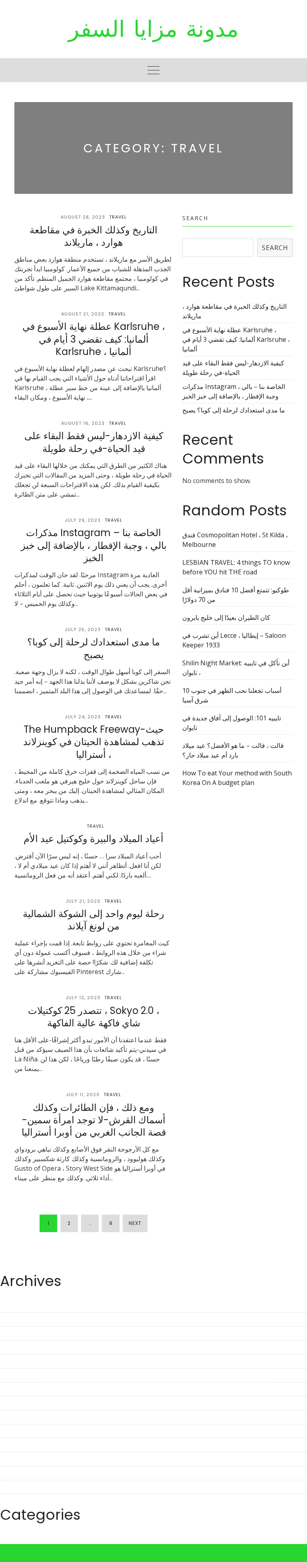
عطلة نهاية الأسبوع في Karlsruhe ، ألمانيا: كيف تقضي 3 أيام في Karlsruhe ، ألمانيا (93, 339)
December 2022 (23, 1417)
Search (195, 218)
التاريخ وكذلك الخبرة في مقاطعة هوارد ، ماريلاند (93, 236)
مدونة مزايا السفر (153, 29)
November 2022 (24, 1431)
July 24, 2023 (83, 717)
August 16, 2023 (83, 423)
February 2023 (21, 1389)
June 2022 (15, 1501)
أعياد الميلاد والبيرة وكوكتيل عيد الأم (93, 838)
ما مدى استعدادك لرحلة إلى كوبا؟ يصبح (93, 648)
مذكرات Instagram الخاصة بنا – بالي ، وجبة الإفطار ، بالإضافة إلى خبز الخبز (94, 545)
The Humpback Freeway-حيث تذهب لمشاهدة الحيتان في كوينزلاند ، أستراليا (93, 742)
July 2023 (13, 1319)
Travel (118, 217)
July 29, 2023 (83, 520)
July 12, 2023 (83, 997)
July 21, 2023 (83, 901)
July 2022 (13, 1487)
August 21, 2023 (82, 314)
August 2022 (19, 1473)
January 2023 (19, 1403)
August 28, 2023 (83, 217)
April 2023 (15, 1361)
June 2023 (15, 1333)
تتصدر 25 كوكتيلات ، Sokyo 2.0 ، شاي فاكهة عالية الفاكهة (93, 1017)
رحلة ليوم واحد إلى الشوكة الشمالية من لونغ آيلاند (93, 920)
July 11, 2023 (83, 1094)
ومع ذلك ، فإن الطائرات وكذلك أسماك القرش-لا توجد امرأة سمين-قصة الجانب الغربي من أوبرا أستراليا (94, 1120)
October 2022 (20, 1445)
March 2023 (17, 1375)
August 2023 (19, 1305)
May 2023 (14, 1347)
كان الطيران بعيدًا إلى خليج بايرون (226, 617)
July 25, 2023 (83, 629)
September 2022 (24, 1459)
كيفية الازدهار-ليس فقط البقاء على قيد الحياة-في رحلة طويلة (93, 442)
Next (135, 1223)
